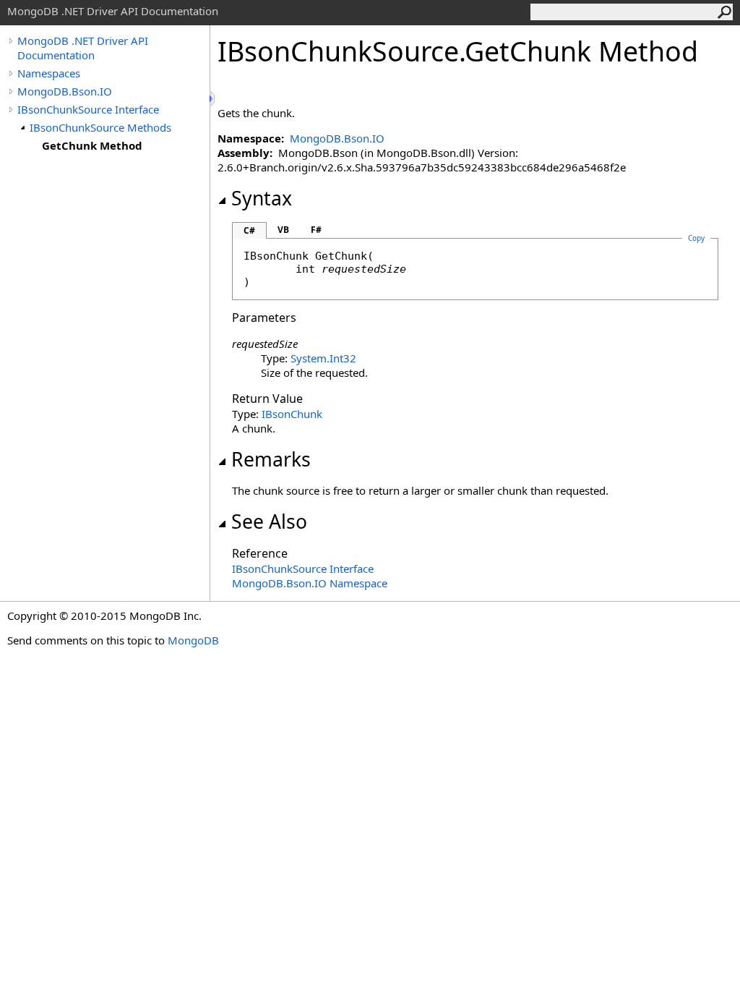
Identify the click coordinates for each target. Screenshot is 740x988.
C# (249, 230)
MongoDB (193, 640)
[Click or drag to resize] (213, 98)
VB (283, 229)
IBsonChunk (292, 413)
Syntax (261, 198)
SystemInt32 (323, 358)
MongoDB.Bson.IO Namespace (309, 583)
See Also (269, 521)
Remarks (271, 459)
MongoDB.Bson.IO (64, 91)
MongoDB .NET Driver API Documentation (82, 47)
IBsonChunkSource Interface (88, 109)
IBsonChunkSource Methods (100, 127)
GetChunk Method (92, 145)
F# (316, 229)
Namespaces (48, 73)
